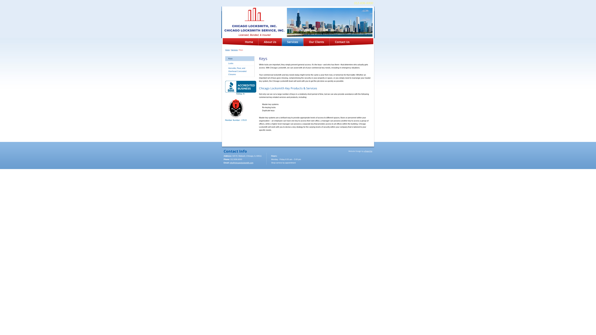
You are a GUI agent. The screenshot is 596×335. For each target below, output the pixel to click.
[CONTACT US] (342, 42)
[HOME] (249, 42)
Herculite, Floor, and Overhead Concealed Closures (237, 71)
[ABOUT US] (270, 42)
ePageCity (368, 151)
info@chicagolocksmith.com (241, 163)
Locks (230, 63)
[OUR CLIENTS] (316, 42)
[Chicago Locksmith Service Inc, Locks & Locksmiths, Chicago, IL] (240, 88)
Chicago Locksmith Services (254, 22)
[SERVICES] (292, 42)
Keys (230, 59)
